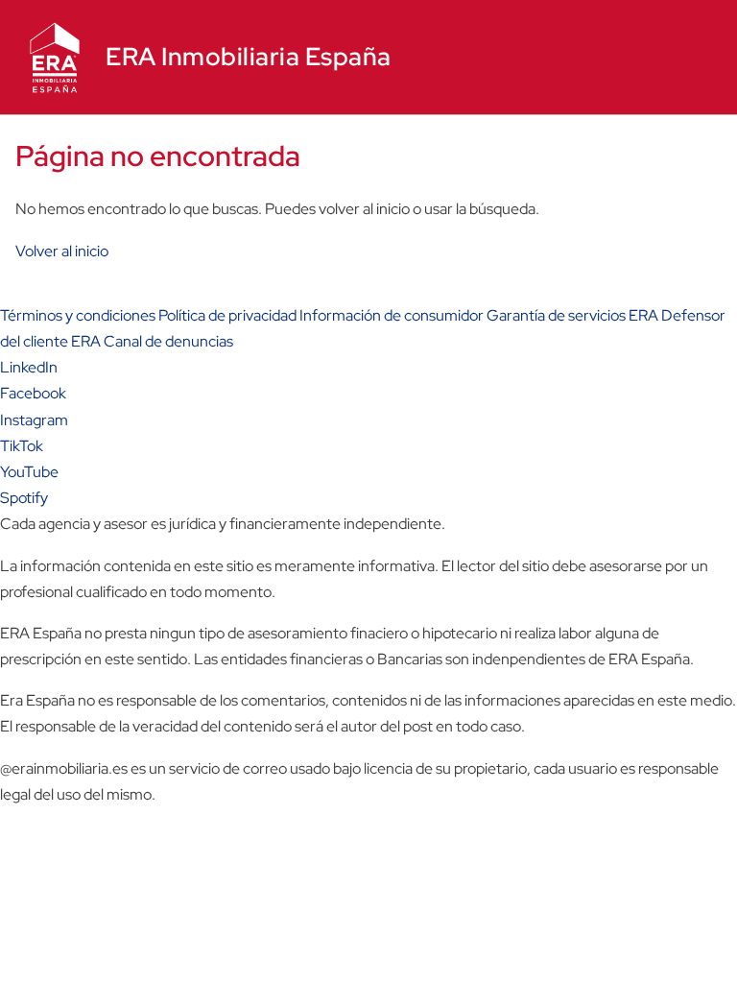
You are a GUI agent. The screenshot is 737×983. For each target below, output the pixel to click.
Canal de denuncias (168, 341)
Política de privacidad (227, 315)
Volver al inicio (61, 251)
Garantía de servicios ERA (572, 315)
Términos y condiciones (77, 315)
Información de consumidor (391, 315)
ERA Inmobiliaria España (249, 56)
